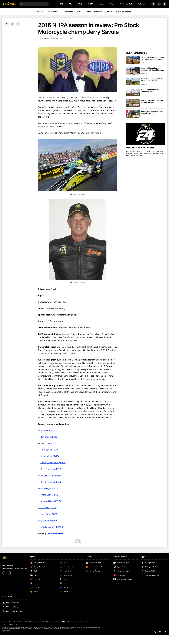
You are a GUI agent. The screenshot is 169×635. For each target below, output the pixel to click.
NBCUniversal (13, 624)
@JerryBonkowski (54, 533)
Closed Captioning (19, 621)
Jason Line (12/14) (48, 443)
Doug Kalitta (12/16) (49, 456)
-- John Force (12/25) (48, 514)
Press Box (42, 621)
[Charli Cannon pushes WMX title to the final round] (133, 81)
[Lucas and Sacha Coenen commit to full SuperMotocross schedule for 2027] (133, 71)
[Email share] (18, 24)
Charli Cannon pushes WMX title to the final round (151, 80)
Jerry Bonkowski (44, 38)
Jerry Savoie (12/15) (49, 450)
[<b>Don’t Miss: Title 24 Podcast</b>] (145, 134)
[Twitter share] (12, 24)
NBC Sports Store (34, 621)
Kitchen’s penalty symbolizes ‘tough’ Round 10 (152, 112)
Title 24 (109, 12)
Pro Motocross (53, 12)
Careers (11, 621)
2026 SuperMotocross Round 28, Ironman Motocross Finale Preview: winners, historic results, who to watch (152, 58)
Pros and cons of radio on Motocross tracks (150, 91)
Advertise (5, 621)
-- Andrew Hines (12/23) (49, 501)
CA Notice (79, 621)
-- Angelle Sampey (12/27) (50, 527)
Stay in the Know (7, 565)
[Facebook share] (6, 24)
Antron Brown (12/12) (50, 430)
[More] (153, 4)
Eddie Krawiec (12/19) (50, 475)
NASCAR (40, 12)
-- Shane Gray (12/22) (48, 495)
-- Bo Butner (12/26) (47, 520)
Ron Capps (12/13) (49, 437)
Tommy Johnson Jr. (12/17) (53, 462)
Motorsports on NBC (94, 12)
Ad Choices (49, 621)
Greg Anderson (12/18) (51, 469)
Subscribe (6, 573)
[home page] (9, 4)
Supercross (68, 12)
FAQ (26, 621)
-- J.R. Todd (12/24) (47, 507)
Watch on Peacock (123, 12)
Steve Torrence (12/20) (51, 482)
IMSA (79, 12)
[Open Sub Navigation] (64, 3)
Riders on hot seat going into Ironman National (152, 101)
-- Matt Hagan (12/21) (48, 488)
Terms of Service (88, 621)
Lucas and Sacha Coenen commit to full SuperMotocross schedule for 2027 (153, 69)
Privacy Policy (57, 621)
